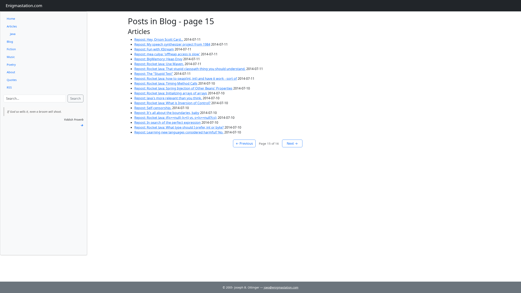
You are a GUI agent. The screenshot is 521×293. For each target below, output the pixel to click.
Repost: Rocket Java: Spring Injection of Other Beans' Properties (183, 88)
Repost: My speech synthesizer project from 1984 (172, 44)
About (11, 72)
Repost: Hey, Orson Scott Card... (158, 39)
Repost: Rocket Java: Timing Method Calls (165, 83)
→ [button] (81, 125)
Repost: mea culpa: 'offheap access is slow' (167, 54)
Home (11, 19)
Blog (10, 42)
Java (12, 34)
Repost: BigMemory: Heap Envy (158, 59)
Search (75, 98)
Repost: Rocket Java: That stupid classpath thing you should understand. (189, 69)
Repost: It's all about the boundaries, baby (166, 112)
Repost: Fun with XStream (154, 49)
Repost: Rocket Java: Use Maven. (159, 64)
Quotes (12, 80)
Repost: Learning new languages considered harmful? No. (178, 132)
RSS (9, 87)
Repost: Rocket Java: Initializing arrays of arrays (170, 93)
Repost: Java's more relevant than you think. (168, 98)
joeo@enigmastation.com (281, 287)
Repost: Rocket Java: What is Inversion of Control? (172, 103)
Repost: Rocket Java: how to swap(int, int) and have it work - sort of (185, 78)
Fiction (11, 49)
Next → (292, 143)
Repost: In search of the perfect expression (167, 122)
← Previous (244, 143)
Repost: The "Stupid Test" (153, 73)
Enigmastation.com (24, 5)
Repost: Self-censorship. (152, 108)
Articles (12, 26)
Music (11, 57)
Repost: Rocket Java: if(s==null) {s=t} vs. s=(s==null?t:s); (175, 117)
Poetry (11, 65)
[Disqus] (267, 198)
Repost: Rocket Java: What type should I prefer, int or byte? (179, 127)
